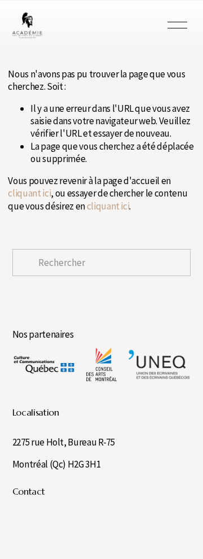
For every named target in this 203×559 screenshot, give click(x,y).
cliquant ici (29, 193)
